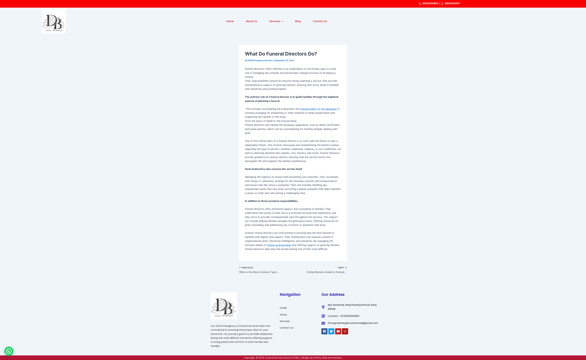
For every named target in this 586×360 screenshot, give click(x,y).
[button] (8, 351)
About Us (251, 21)
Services (274, 21)
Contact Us (320, 21)
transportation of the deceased (318, 108)
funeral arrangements (279, 245)
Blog (298, 21)
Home (230, 21)
